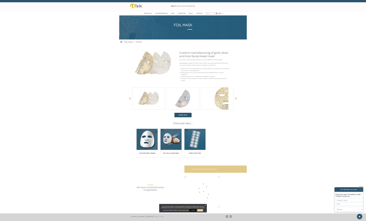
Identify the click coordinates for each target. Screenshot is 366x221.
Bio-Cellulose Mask (171, 153)
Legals (156, 216)
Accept (200, 210)
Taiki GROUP (149, 216)
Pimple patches (195, 153)
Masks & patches (128, 42)
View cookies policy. (183, 210)
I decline (193, 210)
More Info (183, 115)
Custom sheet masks (147, 153)
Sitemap (141, 216)
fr (219, 13)
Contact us (134, 216)
